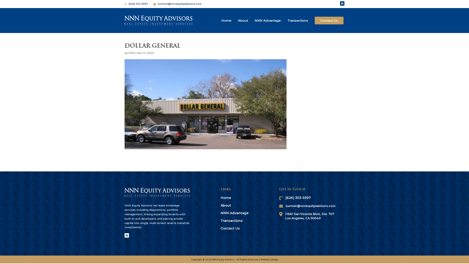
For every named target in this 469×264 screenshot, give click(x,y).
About (243, 20)
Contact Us (329, 20)
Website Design (269, 259)
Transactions (297, 20)
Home (226, 20)
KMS (132, 53)
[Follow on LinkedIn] (342, 3)
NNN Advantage (268, 20)
